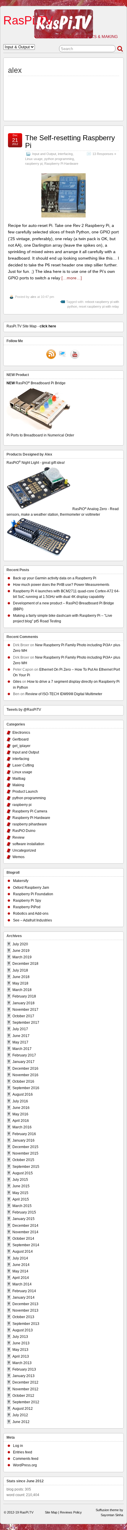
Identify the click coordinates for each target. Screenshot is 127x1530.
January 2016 (23, 1140)
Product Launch (25, 791)
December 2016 (25, 1068)
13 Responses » (104, 154)
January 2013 (23, 1376)
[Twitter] (63, 354)
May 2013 (20, 1350)
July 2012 (20, 1415)
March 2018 (22, 990)
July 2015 (20, 1180)
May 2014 (20, 1271)
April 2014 (20, 1278)
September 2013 (25, 1324)
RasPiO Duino (23, 831)
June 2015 (21, 1186)
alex (33, 297)
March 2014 (22, 1284)
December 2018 (25, 964)
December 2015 (25, 1147)
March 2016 (22, 1127)
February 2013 (24, 1369)
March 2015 (22, 1206)
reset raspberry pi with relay (99, 306)
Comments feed (25, 1459)
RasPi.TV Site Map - (31, 326)
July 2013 (20, 1337)
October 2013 (23, 1317)
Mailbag (18, 778)
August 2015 (22, 1173)
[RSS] (51, 354)
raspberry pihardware (29, 824)
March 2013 (22, 1363)
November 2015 (25, 1153)
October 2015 (23, 1160)
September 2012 (25, 1402)
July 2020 (20, 944)
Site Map (51, 1512)
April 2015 (20, 1199)
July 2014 (20, 1258)
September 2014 (25, 1245)
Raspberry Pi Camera (29, 811)
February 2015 (24, 1212)
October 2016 (23, 1081)
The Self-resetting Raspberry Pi (70, 141)
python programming (59, 159)
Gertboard (20, 739)
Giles (17, 682)
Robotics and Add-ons (30, 913)
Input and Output (44, 154)
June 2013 (21, 1343)
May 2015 (20, 1193)
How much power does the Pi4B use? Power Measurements (61, 585)
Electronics (21, 733)
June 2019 (21, 951)
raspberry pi (34, 163)
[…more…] (71, 278)
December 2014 (25, 1226)
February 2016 (24, 1134)
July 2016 (20, 1101)
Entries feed (22, 1452)
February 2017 (24, 1055)
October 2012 (23, 1396)
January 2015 (23, 1219)
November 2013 (25, 1310)
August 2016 (22, 1094)
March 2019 (22, 957)
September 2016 (25, 1088)
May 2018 (20, 983)
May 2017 (20, 1042)
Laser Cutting (23, 765)
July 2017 (20, 1029)
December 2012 (25, 1382)
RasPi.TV (28, 20)
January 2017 (23, 1062)
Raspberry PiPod (26, 907)
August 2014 (22, 1251)
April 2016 (20, 1121)
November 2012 (25, 1389)
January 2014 (23, 1297)
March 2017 (22, 1049)
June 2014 (21, 1265)
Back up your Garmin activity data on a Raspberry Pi (54, 578)
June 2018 (21, 977)
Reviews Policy (71, 1512)
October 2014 (23, 1238)
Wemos (18, 857)
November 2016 (25, 1075)
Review (18, 837)
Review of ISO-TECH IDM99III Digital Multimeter (63, 694)
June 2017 (21, 1036)
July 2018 (20, 970)
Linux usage (34, 159)
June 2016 (21, 1108)
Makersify (20, 881)
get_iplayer (21, 746)
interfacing (65, 154)
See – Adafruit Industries (32, 920)
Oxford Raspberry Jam (31, 888)
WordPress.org (25, 1465)
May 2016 (20, 1114)
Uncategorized (24, 850)
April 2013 (20, 1356)
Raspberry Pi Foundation (33, 894)
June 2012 (21, 1422)
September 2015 (25, 1167)
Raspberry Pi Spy (27, 900)
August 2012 (22, 1409)
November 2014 (25, 1232)
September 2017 (25, 1022)
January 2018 (23, 1003)
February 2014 (24, 1291)
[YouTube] (74, 354)
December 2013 (25, 1304)
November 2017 (25, 1010)
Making (18, 785)
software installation (28, 844)
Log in (18, 1446)
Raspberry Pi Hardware (61, 163)
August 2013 (22, 1330)
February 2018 (24, 996)
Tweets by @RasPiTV (23, 710)
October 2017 (23, 1016)
